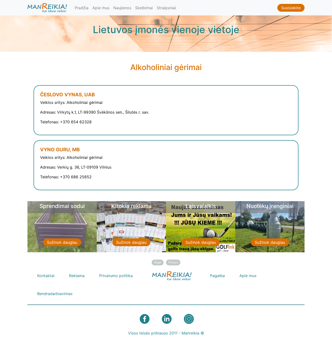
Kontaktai (45, 275)
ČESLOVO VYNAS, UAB (67, 95)
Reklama (77, 275)
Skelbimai (144, 7)
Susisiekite (291, 7)
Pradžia (81, 7)
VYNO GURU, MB (60, 150)
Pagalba (217, 275)
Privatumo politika (116, 275)
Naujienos (122, 7)
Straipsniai (166, 7)
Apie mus (100, 7)
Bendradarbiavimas (54, 293)
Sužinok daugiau (62, 242)
